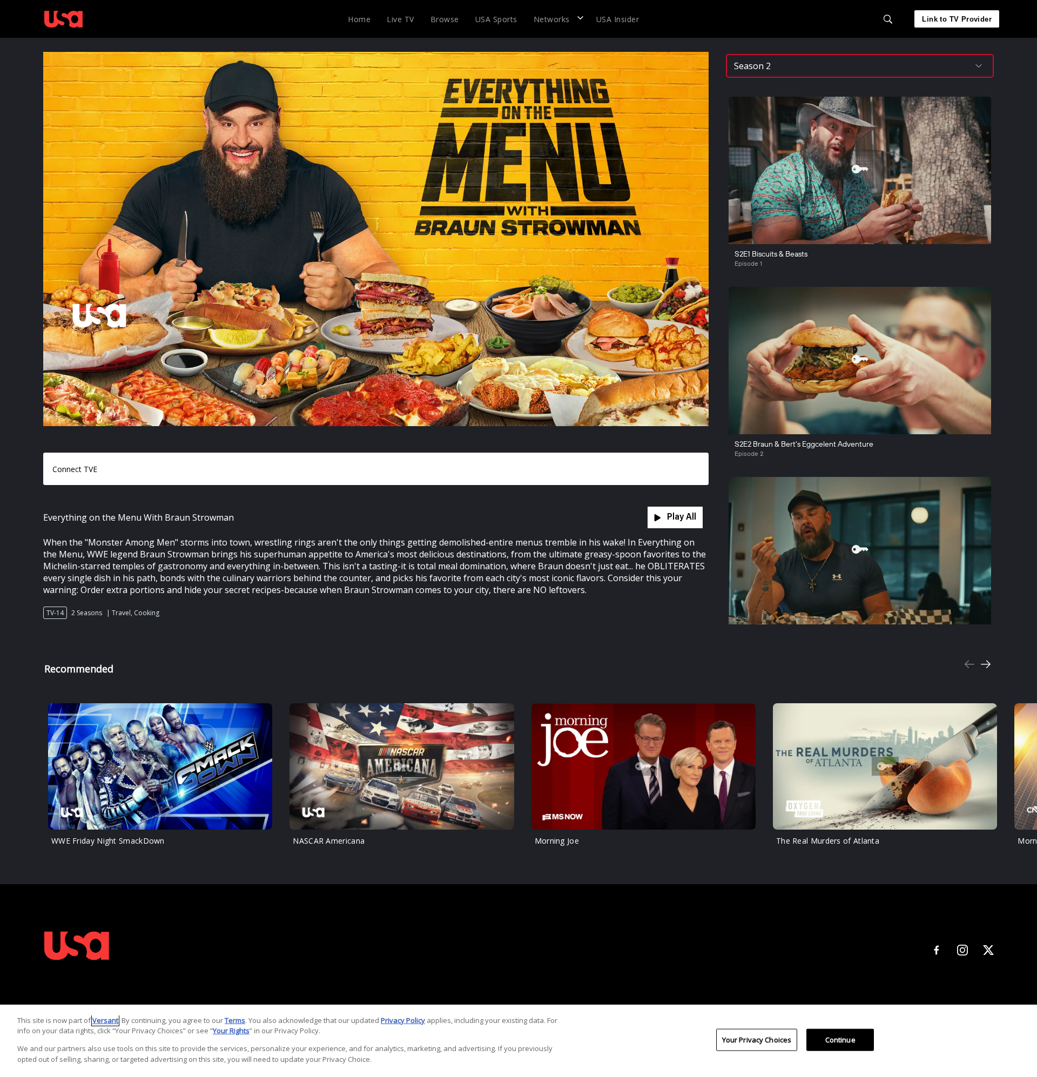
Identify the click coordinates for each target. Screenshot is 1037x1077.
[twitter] (988, 950)
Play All (681, 517)
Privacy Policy (403, 1020)
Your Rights (231, 1030)
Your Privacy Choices (757, 1040)
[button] (556, 19)
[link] (63, 19)
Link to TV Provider (957, 19)
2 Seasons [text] (86, 612)
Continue (840, 1040)
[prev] (969, 665)
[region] (518, 1041)
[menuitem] (359, 19)
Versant (105, 1020)
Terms (235, 1020)
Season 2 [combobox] (752, 66)
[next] (986, 665)
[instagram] (962, 950)
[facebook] (936, 950)
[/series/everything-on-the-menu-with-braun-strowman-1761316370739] (63, 29)
